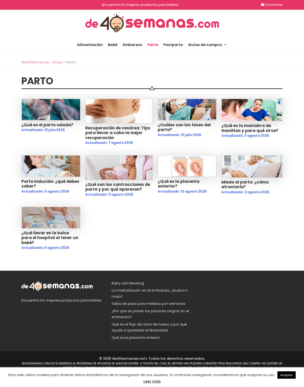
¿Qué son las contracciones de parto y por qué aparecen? (117, 187)
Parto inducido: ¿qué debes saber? (50, 184)
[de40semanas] (152, 22)
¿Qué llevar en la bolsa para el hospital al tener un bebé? (49, 237)
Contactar (273, 4)
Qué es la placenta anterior (136, 337)
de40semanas (35, 62)
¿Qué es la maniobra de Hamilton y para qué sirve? (249, 128)
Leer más (152, 381)
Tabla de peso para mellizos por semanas (148, 303)
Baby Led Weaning (128, 283)
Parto (152, 44)
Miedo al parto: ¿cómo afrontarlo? (245, 184)
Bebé (113, 44)
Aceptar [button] (286, 375)
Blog (57, 62)
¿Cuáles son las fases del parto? (184, 127)
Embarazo (132, 44)
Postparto (173, 44)
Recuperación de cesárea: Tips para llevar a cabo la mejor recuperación (117, 133)
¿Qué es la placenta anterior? (179, 184)
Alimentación (90, 44)
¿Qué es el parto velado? (47, 125)
